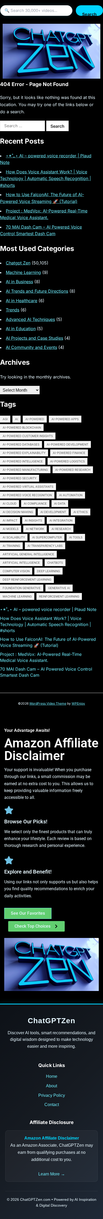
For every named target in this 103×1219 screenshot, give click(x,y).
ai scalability (14, 537)
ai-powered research (72, 470)
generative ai (59, 588)
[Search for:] (22, 126)
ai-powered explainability (24, 453)
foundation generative (22, 588)
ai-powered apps (65, 419)
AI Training (11, 546)
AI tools (75, 537)
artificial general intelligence (28, 554)
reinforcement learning (59, 596)
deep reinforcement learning (27, 579)
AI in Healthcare (21, 300)
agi (5, 419)
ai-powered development (67, 444)
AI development (53, 512)
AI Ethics (80, 512)
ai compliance (35, 503)
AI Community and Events (31, 347)
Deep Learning (48, 571)
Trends (12, 309)
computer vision (16, 571)
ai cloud (9, 503)
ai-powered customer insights (28, 436)
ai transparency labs (45, 546)
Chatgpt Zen (18, 262)
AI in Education (21, 328)
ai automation (70, 495)
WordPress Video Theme (47, 703)
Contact (51, 1104)
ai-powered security (19, 478)
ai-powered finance (69, 453)
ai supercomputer (47, 537)
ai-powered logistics (67, 461)
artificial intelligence (21, 563)
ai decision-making (18, 512)
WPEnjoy (78, 703)
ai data (59, 503)
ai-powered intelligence (23, 461)
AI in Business (19, 281)
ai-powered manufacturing (25, 470)
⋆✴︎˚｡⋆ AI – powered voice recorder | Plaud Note (48, 609)
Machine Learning (23, 272)
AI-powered (34, 419)
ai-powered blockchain (22, 427)
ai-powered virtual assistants (28, 486)
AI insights (33, 520)
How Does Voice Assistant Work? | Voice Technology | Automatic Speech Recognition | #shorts (45, 178)
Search (89, 14)
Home (51, 1076)
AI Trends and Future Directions (37, 291)
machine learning (17, 596)
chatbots (55, 563)
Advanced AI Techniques (30, 319)
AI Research (61, 529)
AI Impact (10, 520)
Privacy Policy (51, 1095)
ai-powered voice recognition (27, 495)
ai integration (60, 520)
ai (16, 419)
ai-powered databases (21, 444)
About (51, 1086)
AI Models (10, 529)
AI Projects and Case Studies (34, 338)
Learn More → (51, 1174)
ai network (35, 529)
